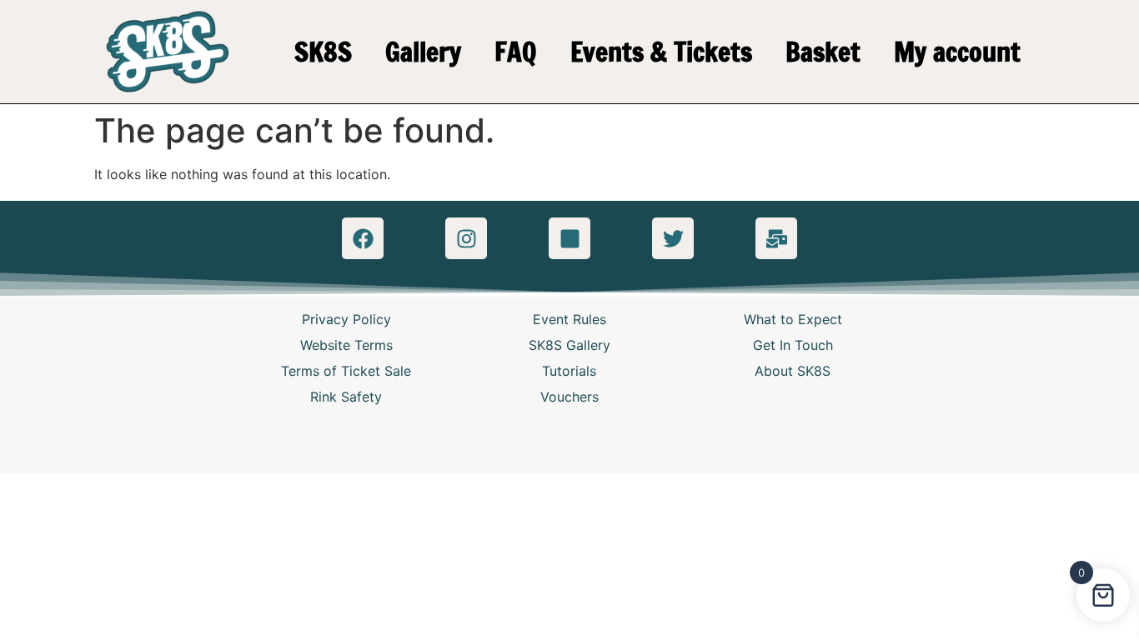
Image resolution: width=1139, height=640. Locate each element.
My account (957, 51)
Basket (823, 51)
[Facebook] (363, 238)
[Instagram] (466, 238)
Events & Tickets (661, 51)
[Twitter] (673, 238)
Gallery (423, 51)
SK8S (323, 51)
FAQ (515, 51)
